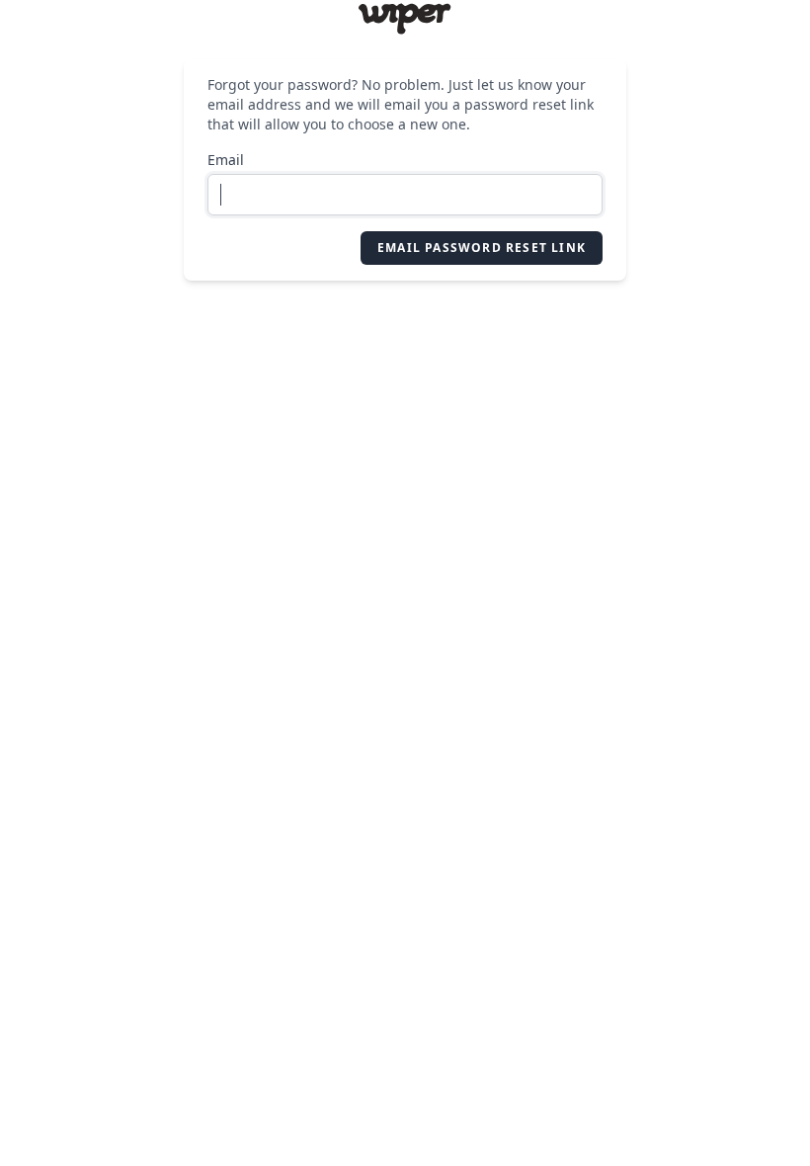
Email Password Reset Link (481, 247)
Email (225, 159)
